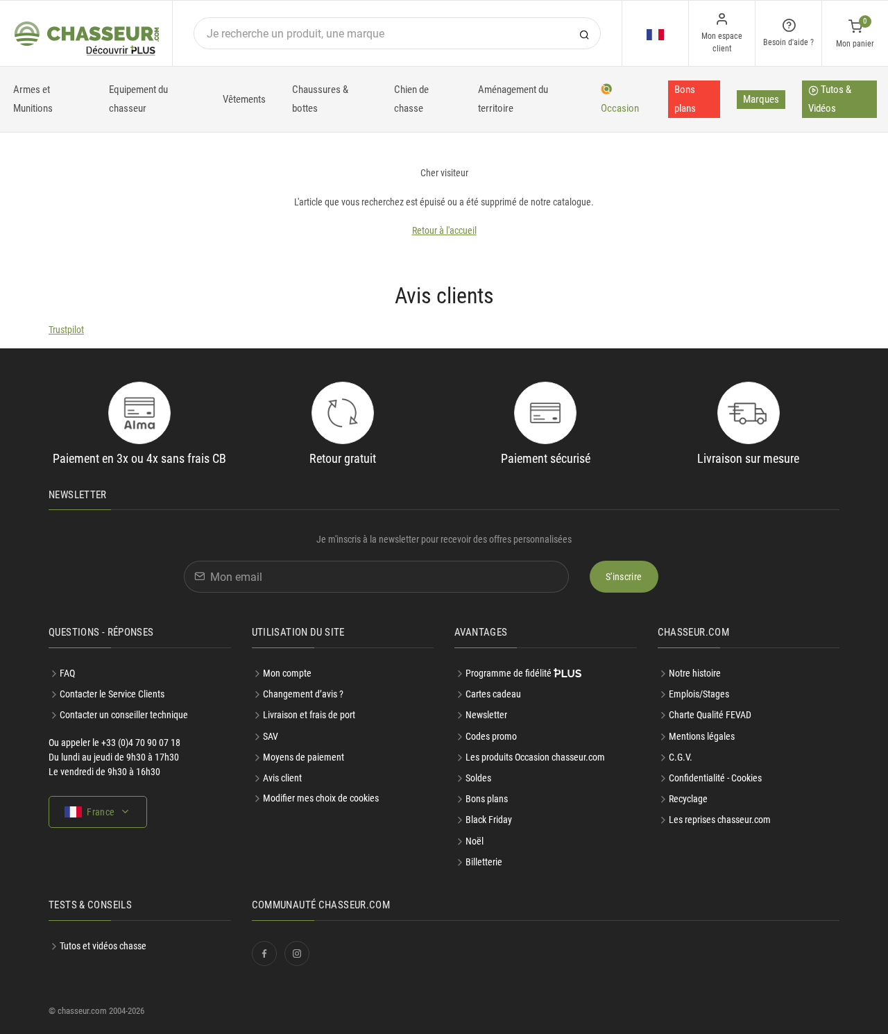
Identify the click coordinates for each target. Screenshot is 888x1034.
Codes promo (491, 736)
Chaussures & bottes (320, 99)
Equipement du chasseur (138, 99)
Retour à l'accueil (444, 230)
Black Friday (489, 819)
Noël (475, 841)
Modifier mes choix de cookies (321, 798)
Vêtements (244, 99)
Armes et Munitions (33, 99)
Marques (761, 99)
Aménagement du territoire (513, 99)
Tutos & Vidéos (829, 99)
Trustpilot (66, 329)
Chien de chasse (411, 99)
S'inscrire (624, 576)
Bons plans (685, 99)
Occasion (620, 108)
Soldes (478, 777)
